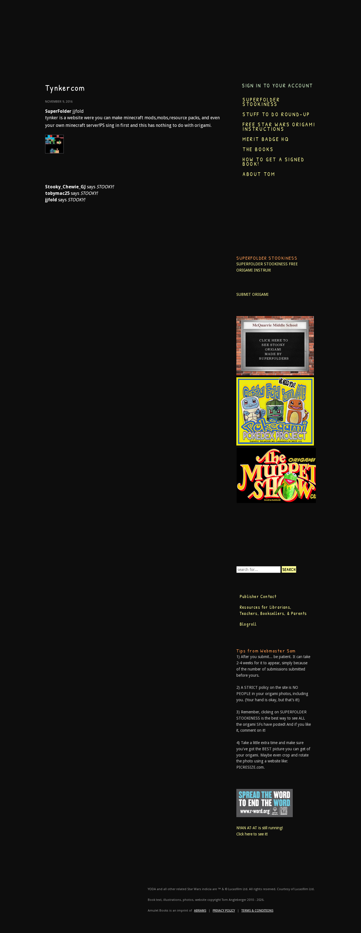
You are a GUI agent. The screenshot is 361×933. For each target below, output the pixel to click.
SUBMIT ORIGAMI (252, 294)
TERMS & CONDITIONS (257, 910)
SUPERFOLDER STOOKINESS (262, 264)
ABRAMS (200, 910)
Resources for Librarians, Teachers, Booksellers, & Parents (273, 610)
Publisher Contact (258, 596)
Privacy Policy (224, 910)
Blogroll (248, 624)
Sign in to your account (277, 85)
